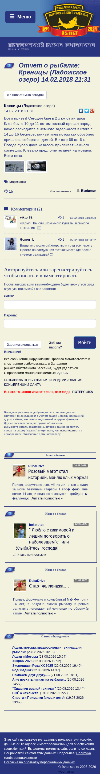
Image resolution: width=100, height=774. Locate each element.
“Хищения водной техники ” (34, 688)
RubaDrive (36, 466)
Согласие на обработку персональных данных (39, 762)
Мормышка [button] (17, 182)
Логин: (9, 296)
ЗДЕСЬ (62, 373)
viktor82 (26, 217)
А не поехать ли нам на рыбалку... (39, 679)
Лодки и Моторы (25, 656)
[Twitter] (87, 109)
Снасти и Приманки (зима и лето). (38, 698)
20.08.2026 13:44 (70, 688)
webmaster (66, 771)
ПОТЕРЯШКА (82, 392)
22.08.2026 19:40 (68, 666)
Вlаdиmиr (88, 191)
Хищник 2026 (22, 661)
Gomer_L (27, 239)
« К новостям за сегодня (25, 95)
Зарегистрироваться (22, 345)
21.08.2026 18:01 (64, 675)
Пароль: (10, 315)
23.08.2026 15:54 (52, 656)
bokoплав (36, 525)
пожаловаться (62, 191)
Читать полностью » (47, 498)
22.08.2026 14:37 (46, 670)
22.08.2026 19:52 (47, 661)
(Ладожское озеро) (29, 106)
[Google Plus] (92, 109)
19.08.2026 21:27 (54, 693)
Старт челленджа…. (49, 586)
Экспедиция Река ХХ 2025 (32, 666)
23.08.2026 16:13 (41, 652)
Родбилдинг (21, 670)
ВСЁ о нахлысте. (25, 693)
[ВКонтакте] (81, 109)
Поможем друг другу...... (31, 675)
